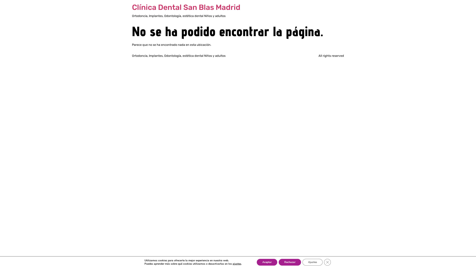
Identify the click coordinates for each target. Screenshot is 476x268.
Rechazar (289, 262)
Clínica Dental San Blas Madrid (186, 7)
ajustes (237, 264)
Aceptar (267, 262)
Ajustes (312, 262)
